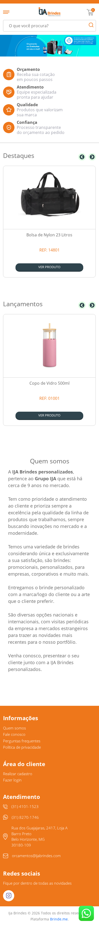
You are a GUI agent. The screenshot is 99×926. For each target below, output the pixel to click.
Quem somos (14, 728)
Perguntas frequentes (21, 740)
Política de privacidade (22, 747)
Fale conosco (14, 734)
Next (92, 157)
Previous (82, 157)
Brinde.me (59, 919)
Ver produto (49, 267)
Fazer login (12, 779)
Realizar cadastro (17, 773)
